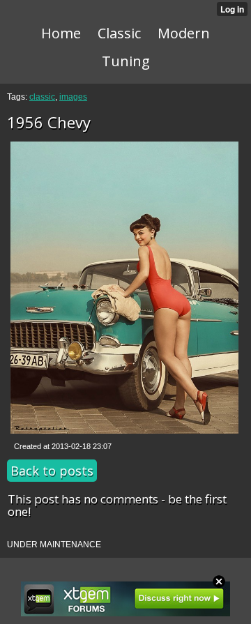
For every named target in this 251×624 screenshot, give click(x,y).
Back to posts (51, 470)
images (73, 97)
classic (42, 97)
